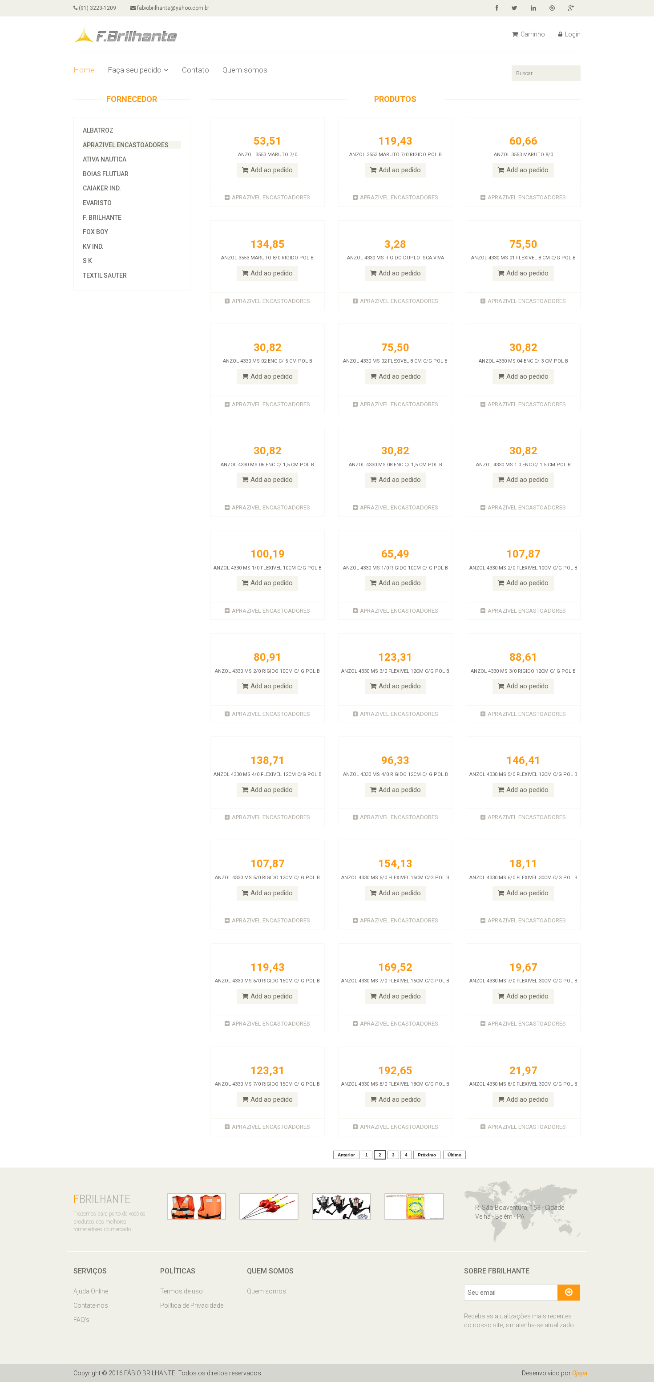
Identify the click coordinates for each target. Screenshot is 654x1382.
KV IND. (93, 246)
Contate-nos (90, 1305)
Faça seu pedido (134, 69)
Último (454, 1154)
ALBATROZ (98, 130)
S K (87, 260)
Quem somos (244, 69)
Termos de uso (181, 1291)
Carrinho (532, 34)
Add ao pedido (271, 170)
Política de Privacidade (191, 1305)
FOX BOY (95, 231)
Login (572, 34)
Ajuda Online (90, 1291)
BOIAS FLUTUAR (106, 174)
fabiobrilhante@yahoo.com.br (172, 8)
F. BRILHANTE (102, 217)
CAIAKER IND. (102, 188)
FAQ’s (81, 1319)
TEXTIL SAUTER (105, 275)
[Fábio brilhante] (125, 33)
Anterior (346, 1154)
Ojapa (579, 1373)
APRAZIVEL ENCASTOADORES (126, 145)
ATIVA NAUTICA (104, 159)
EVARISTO (97, 202)
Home (83, 69)
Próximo (427, 1154)
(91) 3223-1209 (96, 8)
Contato (195, 69)
